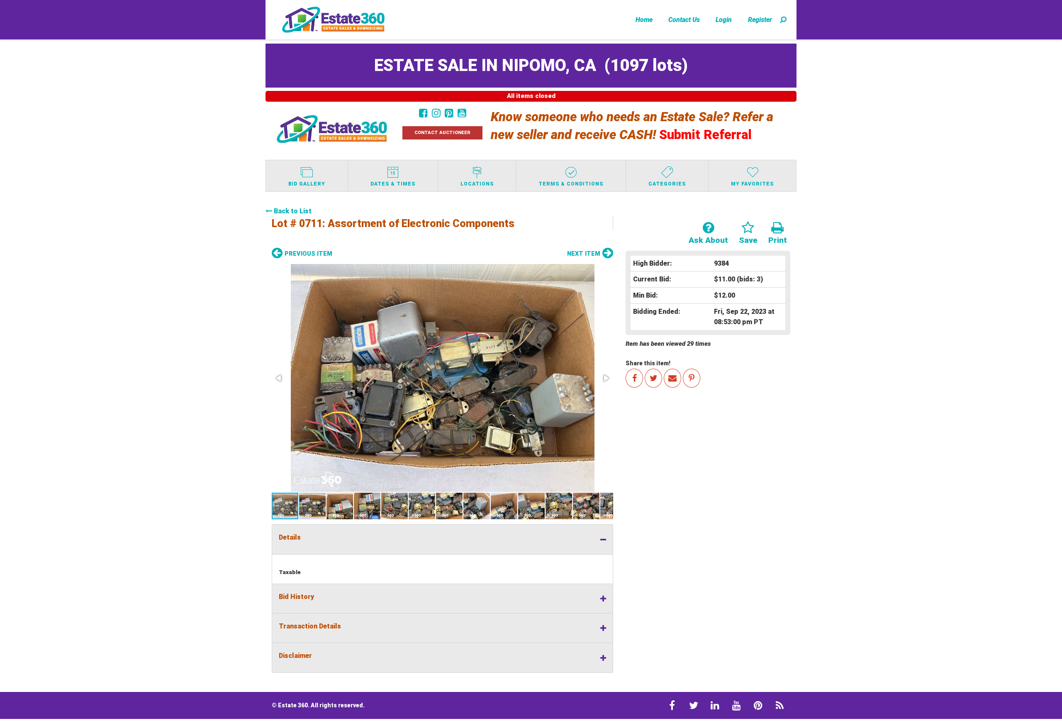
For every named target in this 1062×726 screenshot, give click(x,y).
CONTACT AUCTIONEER (442, 132)
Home (644, 20)
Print (777, 240)
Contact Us (684, 20)
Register (760, 20)
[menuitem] (644, 19)
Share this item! (648, 363)
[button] (442, 378)
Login (724, 20)
